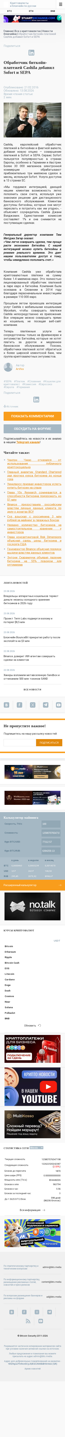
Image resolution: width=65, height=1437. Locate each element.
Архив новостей (33, 1368)
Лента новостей (16, 583)
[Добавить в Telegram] (23, 53)
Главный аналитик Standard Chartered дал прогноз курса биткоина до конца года (34, 475)
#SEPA (8, 381)
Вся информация (30, 1210)
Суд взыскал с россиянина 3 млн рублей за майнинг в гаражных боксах (34, 518)
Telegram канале (28, 442)
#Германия (23, 387)
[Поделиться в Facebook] (6, 53)
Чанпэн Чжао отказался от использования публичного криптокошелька (34, 463)
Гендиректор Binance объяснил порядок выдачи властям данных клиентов (34, 550)
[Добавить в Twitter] (15, 53)
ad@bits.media (53, 1297)
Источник (12, 406)
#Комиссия (29, 384)
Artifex (20, 369)
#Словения (34, 381)
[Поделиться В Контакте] (40, 53)
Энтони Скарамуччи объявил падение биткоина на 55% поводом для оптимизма (34, 561)
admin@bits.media (52, 1267)
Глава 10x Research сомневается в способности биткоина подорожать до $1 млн (34, 496)
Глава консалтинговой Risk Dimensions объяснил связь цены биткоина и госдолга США (34, 540)
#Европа (9, 387)
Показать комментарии (32, 416)
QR (54, 1364)
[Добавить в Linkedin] (31, 53)
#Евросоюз (45, 384)
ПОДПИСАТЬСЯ (49, 742)
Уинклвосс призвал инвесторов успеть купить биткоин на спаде (34, 485)
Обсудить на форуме (32, 429)
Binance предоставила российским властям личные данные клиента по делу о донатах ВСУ (34, 508)
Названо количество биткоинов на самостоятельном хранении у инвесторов (34, 528)
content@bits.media (51, 1282)
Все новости (32, 689)
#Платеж (19, 381)
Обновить (30, 1025)
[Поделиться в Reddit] (48, 53)
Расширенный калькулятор (20, 885)
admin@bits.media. (43, 1356)
